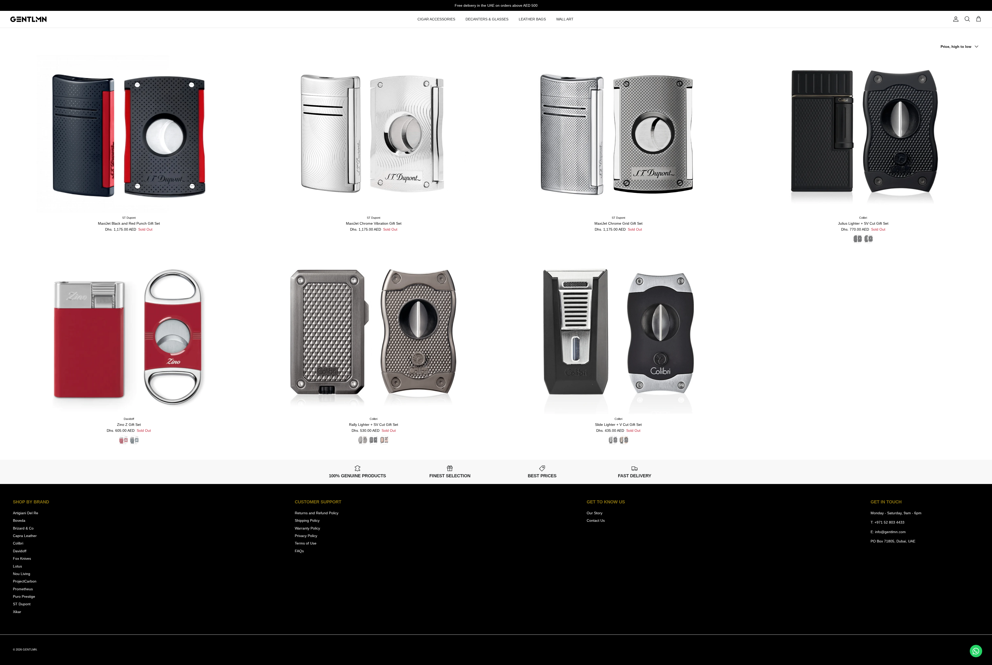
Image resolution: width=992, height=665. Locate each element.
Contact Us (596, 520)
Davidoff (19, 551)
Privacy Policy (306, 536)
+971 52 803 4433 (889, 522)
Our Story (594, 513)
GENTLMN (30, 649)
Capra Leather (25, 536)
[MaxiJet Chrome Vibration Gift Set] (373, 134)
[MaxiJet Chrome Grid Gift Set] (618, 134)
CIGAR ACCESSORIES (436, 19)
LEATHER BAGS (532, 19)
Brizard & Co (23, 528)
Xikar (17, 612)
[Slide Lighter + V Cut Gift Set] (618, 335)
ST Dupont (21, 604)
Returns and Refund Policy (316, 513)
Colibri (18, 543)
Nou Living (21, 574)
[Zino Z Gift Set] (128, 335)
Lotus (17, 566)
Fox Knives (22, 558)
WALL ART (565, 19)
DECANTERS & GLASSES (487, 19)
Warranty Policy (307, 528)
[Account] (955, 19)
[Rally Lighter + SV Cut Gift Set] (373, 335)
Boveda (19, 520)
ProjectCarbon (24, 581)
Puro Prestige (24, 596)
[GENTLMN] (28, 19)
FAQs (299, 551)
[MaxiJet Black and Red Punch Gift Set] (128, 134)
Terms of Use (305, 543)
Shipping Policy (307, 520)
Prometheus (23, 589)
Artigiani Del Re (25, 513)
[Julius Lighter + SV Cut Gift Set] (863, 134)
